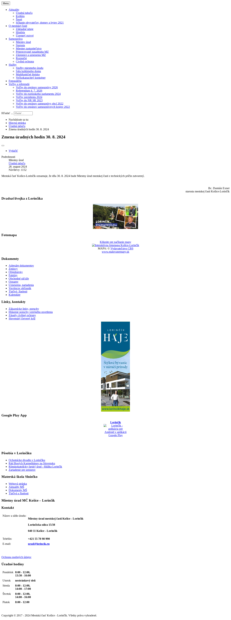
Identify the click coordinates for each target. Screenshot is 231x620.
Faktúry (13, 275)
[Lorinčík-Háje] (115, 367)
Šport (19, 19)
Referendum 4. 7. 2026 (29, 90)
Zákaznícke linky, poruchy (24, 308)
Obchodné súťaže (19, 278)
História (20, 32)
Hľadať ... (7, 113)
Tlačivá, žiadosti (18, 291)
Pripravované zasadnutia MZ (32, 51)
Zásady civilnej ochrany (22, 315)
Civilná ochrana (25, 61)
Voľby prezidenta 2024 (29, 97)
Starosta (20, 45)
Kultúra (20, 16)
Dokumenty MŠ (18, 490)
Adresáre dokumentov (21, 265)
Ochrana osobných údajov (16, 557)
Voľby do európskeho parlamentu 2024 (38, 93)
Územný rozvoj (25, 35)
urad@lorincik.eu (39, 543)
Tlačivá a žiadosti (19, 493)
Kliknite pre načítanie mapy (115, 242)
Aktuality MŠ (16, 486)
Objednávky (16, 272)
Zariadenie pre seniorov (22, 469)
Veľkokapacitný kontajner (30, 77)
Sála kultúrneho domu (28, 71)
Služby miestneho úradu (29, 67)
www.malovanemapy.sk (115, 251)
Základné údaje (24, 29)
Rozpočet (21, 58)
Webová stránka (18, 483)
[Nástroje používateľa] (2, 145)
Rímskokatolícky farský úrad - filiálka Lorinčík (35, 466)
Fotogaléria (15, 80)
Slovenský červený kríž (22, 318)
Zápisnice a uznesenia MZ (31, 55)
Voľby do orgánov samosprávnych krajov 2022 (43, 106)
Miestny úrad (23, 42)
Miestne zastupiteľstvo (29, 48)
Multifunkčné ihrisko (28, 74)
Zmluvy (13, 268)
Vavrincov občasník (20, 288)
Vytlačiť (13, 150)
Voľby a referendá (19, 84)
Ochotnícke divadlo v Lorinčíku (27, 460)
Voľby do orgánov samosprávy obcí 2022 (39, 103)
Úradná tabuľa (24, 12)
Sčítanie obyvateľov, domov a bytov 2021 (40, 22)
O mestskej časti (18, 25)
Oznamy (13, 281)
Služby (13, 64)
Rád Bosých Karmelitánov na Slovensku (32, 463)
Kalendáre (14, 294)
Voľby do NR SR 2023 (29, 100)
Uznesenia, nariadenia (21, 285)
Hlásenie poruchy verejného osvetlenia (31, 312)
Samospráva (16, 38)
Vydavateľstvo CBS (121, 248)
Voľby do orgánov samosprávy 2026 (37, 87)
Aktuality (14, 9)
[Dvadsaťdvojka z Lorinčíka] (115, 227)
